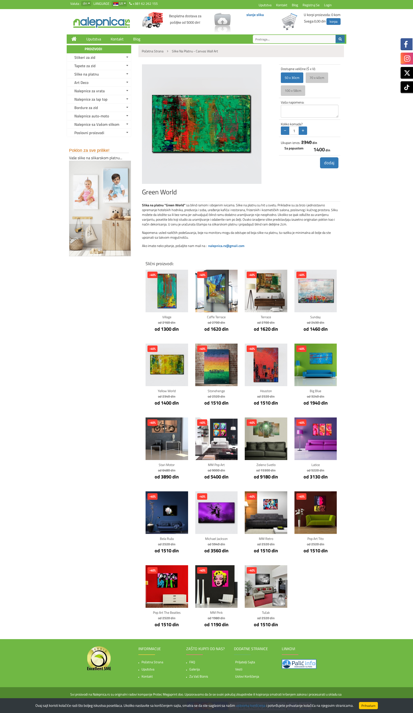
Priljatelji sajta (245, 661)
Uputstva (265, 4)
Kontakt (281, 4)
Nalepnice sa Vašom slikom (96, 124)
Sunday (315, 316)
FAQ (192, 661)
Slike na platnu (86, 74)
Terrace (266, 316)
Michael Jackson (216, 538)
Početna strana (152, 661)
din (85, 3)
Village (166, 316)
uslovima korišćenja (251, 705)
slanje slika (255, 14)
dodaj (329, 162)
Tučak (266, 612)
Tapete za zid (85, 66)
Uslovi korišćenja (247, 676)
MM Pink (216, 612)
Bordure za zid (86, 107)
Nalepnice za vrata (89, 91)
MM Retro (266, 538)
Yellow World (167, 390)
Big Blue (315, 390)
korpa (333, 21)
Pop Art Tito (315, 538)
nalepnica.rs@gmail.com (226, 245)
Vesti (238, 669)
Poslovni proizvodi (89, 133)
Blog (295, 4)
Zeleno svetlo (266, 464)
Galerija (194, 669)
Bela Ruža (167, 538)
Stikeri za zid (84, 57)
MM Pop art (216, 464)
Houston (266, 390)
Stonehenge (216, 390)
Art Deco (81, 82)
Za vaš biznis (198, 676)
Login (328, 4)
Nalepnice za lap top (91, 99)
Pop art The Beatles (167, 612)
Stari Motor (167, 464)
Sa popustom (294, 148)
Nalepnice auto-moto (91, 116)
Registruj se (311, 4)
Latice (315, 464)
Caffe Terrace (216, 316)
